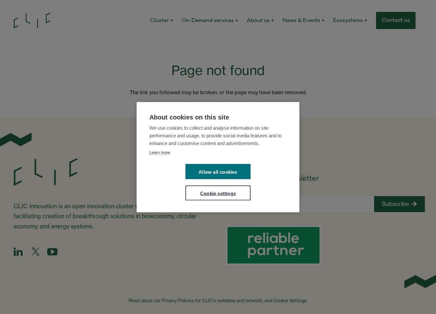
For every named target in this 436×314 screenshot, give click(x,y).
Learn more (159, 152)
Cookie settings (218, 193)
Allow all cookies (218, 171)
